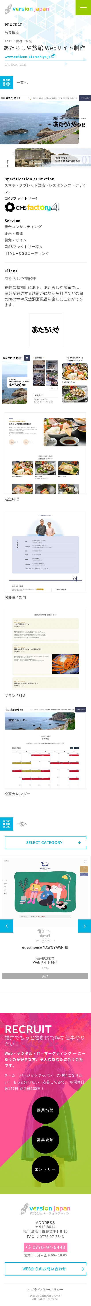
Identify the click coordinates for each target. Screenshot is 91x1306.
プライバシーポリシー (47, 1289)
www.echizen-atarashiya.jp (28, 57)
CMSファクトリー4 (21, 198)
